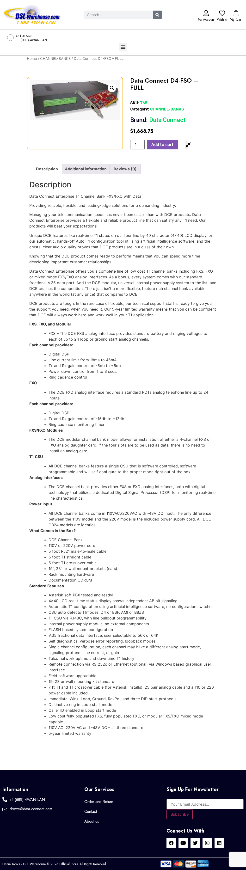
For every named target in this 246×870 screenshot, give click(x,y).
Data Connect (157, 119)
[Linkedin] (219, 843)
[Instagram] (207, 843)
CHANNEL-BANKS (55, 58)
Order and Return (98, 801)
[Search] (157, 15)
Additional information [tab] (86, 168)
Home (32, 58)
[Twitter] (195, 843)
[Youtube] (183, 843)
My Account (206, 19)
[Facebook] (171, 843)
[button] (123, 47)
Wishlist (222, 19)
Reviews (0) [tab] (125, 168)
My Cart (236, 19)
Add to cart (162, 144)
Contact (90, 811)
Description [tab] (47, 168)
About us (91, 821)
